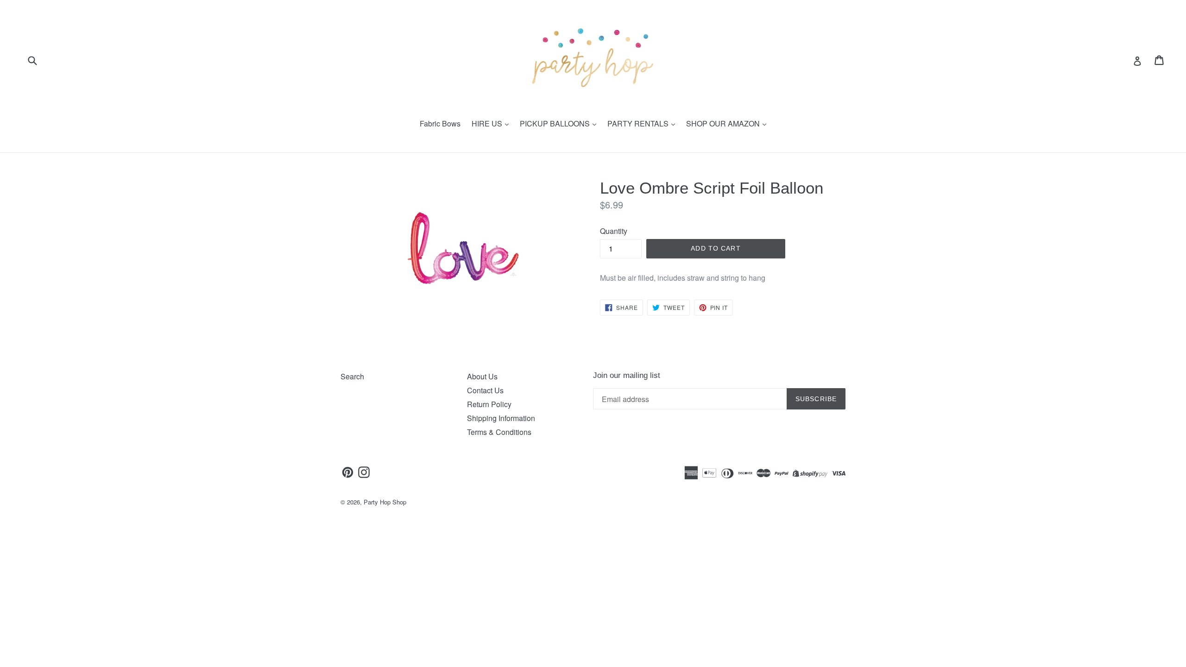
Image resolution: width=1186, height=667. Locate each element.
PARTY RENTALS (638, 123)
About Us (482, 376)
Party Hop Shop (385, 501)
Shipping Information (501, 418)
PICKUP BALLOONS (556, 123)
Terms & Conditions (499, 432)
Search (352, 376)
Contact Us (485, 390)
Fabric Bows (440, 123)
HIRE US (488, 123)
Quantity (613, 231)
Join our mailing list (626, 375)
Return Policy (489, 404)
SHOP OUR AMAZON (724, 123)
